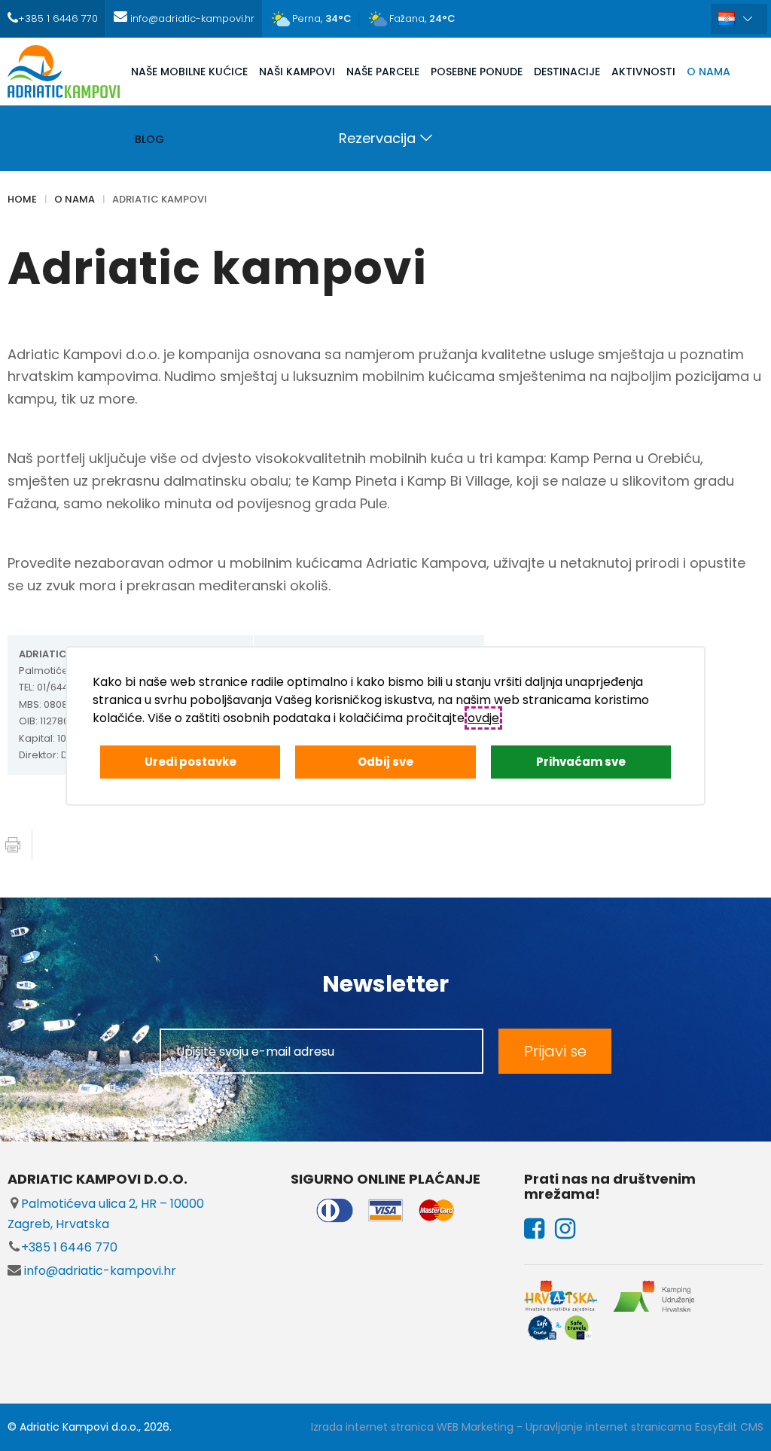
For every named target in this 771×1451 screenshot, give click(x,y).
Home (22, 199)
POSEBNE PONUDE (477, 71)
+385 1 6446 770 (69, 1247)
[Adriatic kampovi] (64, 71)
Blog (149, 139)
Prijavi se (555, 1051)
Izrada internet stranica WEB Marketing (412, 1426)
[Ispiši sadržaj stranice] (12, 844)
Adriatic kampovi (159, 199)
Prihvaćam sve (581, 762)
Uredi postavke (190, 762)
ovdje (483, 718)
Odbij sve (385, 762)
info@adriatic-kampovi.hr (98, 1270)
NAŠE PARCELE (382, 71)
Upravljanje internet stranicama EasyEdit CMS (644, 1426)
